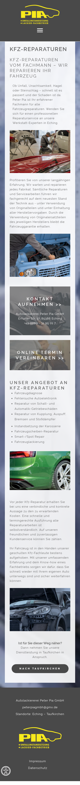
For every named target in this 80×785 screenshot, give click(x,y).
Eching (37, 714)
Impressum (37, 761)
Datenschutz (37, 768)
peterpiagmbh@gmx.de (40, 707)
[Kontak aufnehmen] (40, 310)
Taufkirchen (55, 714)
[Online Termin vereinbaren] (40, 355)
